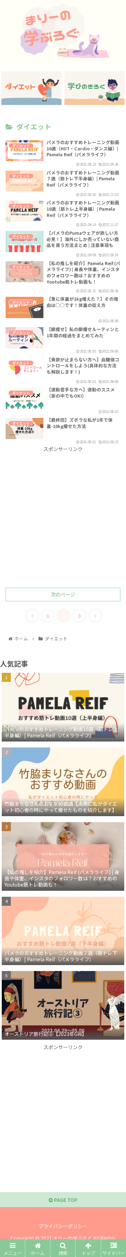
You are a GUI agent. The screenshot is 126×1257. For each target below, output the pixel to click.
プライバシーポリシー (63, 1225)
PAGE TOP (65, 1199)
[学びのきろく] (94, 88)
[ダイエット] (31, 88)
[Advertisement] (63, 516)
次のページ (63, 594)
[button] (112, 847)
